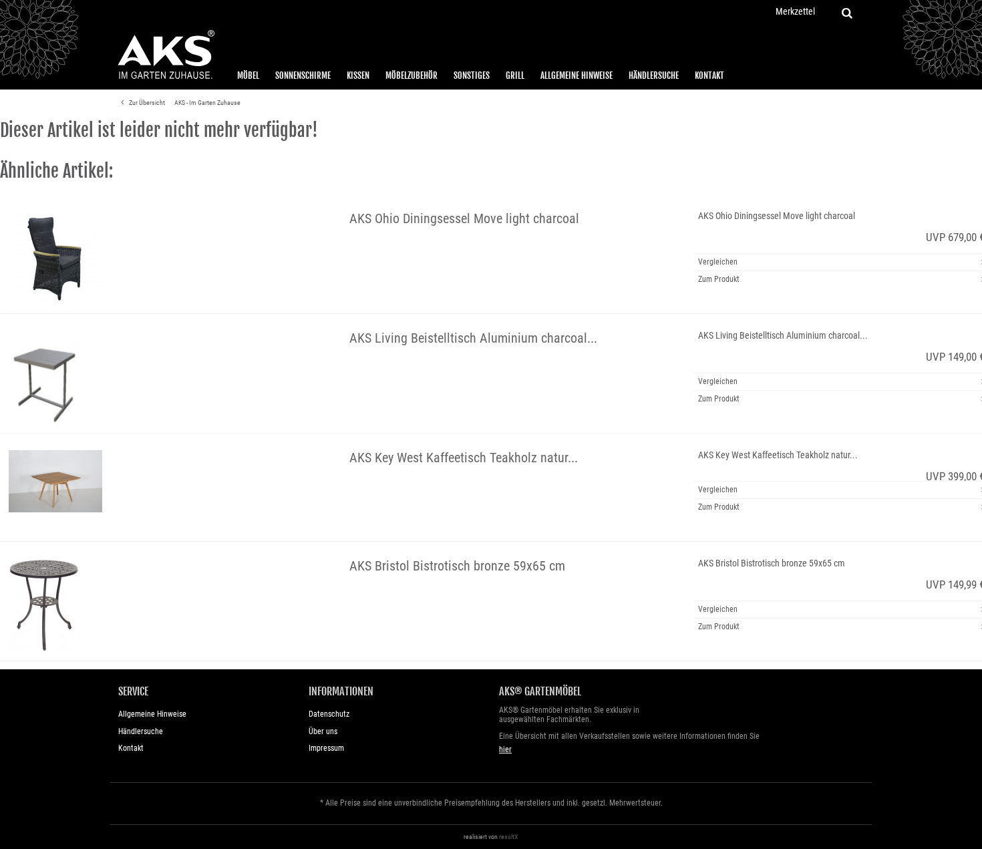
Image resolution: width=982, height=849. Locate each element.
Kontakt (709, 75)
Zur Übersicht (146, 102)
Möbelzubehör (411, 75)
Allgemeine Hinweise (576, 75)
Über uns (323, 731)
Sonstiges (472, 75)
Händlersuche (654, 75)
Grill (515, 75)
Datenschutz (329, 714)
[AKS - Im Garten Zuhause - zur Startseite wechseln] (165, 54)
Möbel (248, 75)
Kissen (358, 75)
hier (505, 749)
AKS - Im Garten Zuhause (207, 102)
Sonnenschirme (303, 75)
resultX (508, 836)
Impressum (326, 748)
